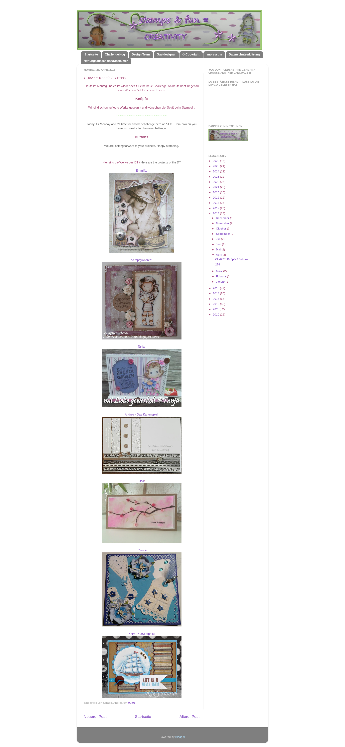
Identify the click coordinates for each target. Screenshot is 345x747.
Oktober (221, 228)
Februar (221, 276)
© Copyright (190, 54)
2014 (216, 293)
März (219, 271)
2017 (216, 208)
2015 (216, 288)
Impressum (214, 54)
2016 (216, 213)
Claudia (142, 550)
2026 (216, 160)
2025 (216, 166)
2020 (216, 192)
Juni (219, 244)
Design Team (141, 54)
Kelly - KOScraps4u (142, 633)
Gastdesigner (166, 54)
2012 (216, 304)
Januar (221, 281)
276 (217, 264)
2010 (216, 314)
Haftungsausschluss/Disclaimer (106, 60)
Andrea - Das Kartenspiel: (141, 414)
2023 (216, 176)
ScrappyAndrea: (141, 260)
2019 (216, 197)
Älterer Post (189, 716)
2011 (216, 309)
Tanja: (141, 346)
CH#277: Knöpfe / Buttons (231, 259)
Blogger (180, 736)
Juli (218, 238)
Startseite (91, 54)
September (223, 233)
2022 (216, 181)
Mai (218, 249)
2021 (216, 187)
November (223, 223)
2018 (216, 202)
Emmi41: (142, 170)
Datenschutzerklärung (244, 54)
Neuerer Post (95, 716)
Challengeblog (115, 54)
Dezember (223, 218)
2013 (216, 298)
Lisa (141, 481)
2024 (216, 171)
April (219, 254)
